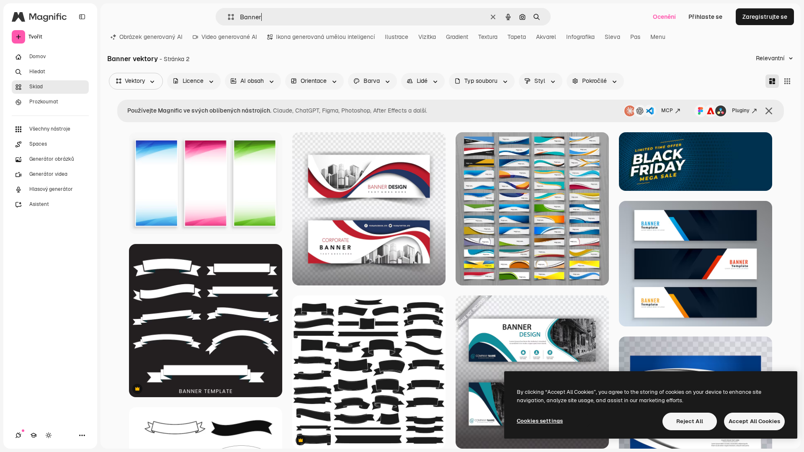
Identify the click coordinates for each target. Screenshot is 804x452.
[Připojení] (18, 435)
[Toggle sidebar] (82, 16)
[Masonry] (772, 81)
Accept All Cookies (754, 421)
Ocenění (664, 17)
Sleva (612, 37)
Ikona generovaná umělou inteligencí (325, 37)
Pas (635, 37)
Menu (657, 37)
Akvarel (546, 37)
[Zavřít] (769, 111)
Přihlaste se (705, 17)
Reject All (689, 421)
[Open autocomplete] (227, 17)
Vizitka (427, 37)
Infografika (580, 37)
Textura (487, 37)
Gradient (457, 37)
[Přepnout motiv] (48, 435)
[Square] (787, 81)
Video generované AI (229, 37)
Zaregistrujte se (764, 17)
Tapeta (517, 37)
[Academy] (33, 435)
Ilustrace (396, 37)
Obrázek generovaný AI (151, 37)
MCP (667, 110)
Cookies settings (540, 420)
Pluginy (741, 110)
